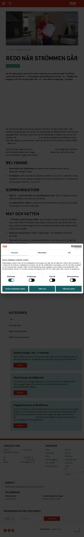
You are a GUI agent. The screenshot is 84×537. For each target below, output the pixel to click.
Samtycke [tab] (14, 253)
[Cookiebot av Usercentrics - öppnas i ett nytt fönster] (73, 246)
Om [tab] (69, 253)
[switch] (32, 280)
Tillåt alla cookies (69, 289)
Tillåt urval (42, 289)
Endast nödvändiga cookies (15, 289)
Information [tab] (42, 253)
